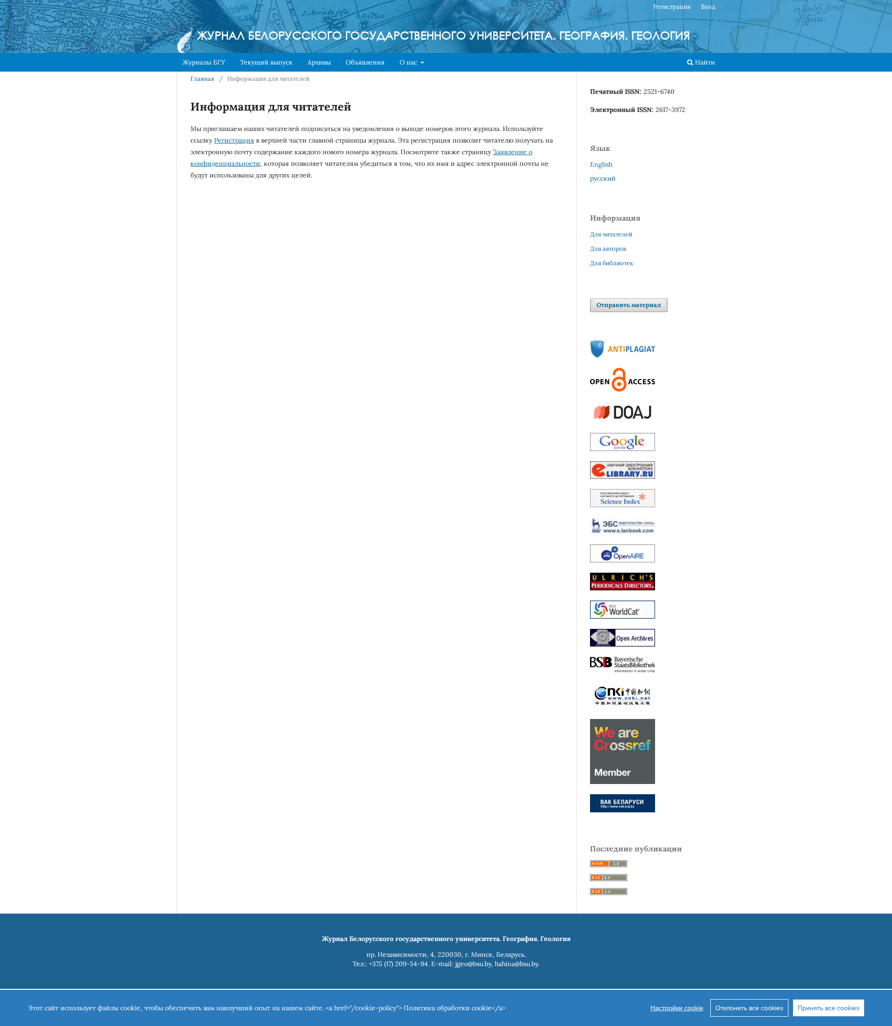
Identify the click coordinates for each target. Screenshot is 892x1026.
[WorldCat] (622, 616)
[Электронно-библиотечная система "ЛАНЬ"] (622, 532)
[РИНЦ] (622, 505)
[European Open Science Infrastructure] (622, 560)
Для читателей (611, 234)
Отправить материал (629, 305)
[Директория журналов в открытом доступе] (622, 420)
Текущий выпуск (266, 62)
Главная (202, 79)
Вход (708, 7)
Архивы (319, 62)
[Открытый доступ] (622, 389)
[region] (446, 1008)
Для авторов (608, 249)
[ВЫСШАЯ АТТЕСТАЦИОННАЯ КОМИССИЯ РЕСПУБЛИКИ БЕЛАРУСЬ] (622, 810)
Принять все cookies (828, 1008)
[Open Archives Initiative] (622, 644)
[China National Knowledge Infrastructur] (622, 706)
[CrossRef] (622, 782)
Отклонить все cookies (749, 1008)
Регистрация (671, 7)
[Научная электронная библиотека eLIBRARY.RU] (622, 476)
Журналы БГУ (204, 62)
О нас (409, 62)
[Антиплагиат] (622, 356)
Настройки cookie (676, 1008)
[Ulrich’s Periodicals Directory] (622, 588)
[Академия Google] (622, 448)
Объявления (365, 62)
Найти (704, 62)
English (601, 164)
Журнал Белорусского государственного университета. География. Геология (443, 35)
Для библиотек (611, 263)
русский (603, 178)
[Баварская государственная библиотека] (622, 671)
